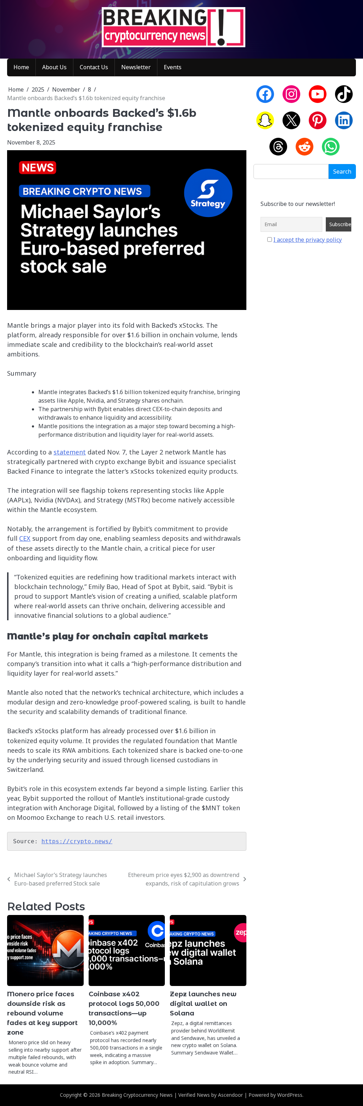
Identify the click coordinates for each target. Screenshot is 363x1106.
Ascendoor (230, 1094)
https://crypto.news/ (76, 841)
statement (70, 452)
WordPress (289, 1094)
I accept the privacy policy (307, 240)
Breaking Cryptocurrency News (137, 1094)
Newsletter (136, 67)
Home (21, 67)
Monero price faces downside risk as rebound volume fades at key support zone (42, 1013)
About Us (54, 67)
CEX (24, 538)
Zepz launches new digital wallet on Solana (203, 1003)
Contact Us (94, 67)
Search (342, 171)
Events (173, 67)
